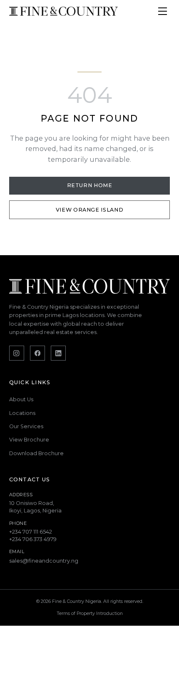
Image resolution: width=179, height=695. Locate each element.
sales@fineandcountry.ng (43, 561)
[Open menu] (162, 11)
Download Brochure (36, 453)
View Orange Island (89, 210)
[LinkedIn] (58, 353)
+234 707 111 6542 (30, 532)
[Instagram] (16, 353)
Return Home (89, 185)
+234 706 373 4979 (33, 539)
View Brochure (29, 440)
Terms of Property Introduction (90, 613)
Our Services (26, 426)
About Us (21, 399)
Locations (22, 413)
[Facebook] (37, 353)
